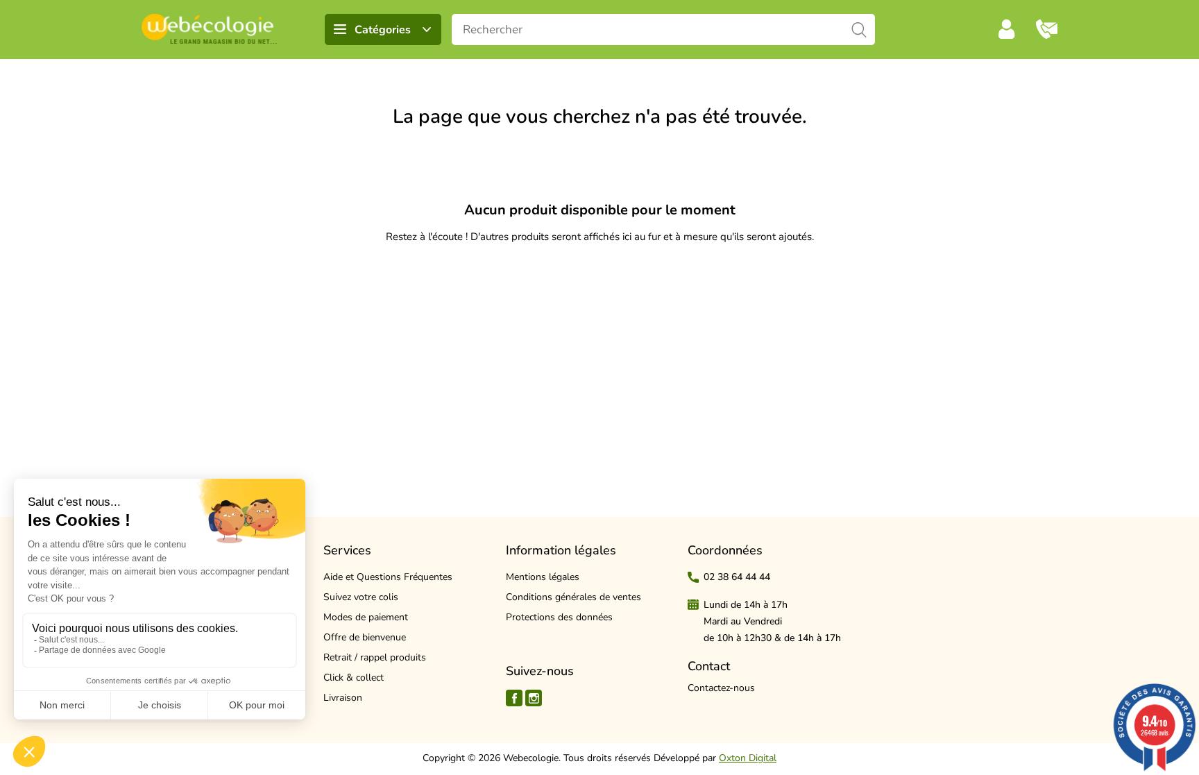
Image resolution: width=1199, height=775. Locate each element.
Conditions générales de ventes (573, 597)
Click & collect (353, 677)
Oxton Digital (747, 758)
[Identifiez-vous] (1006, 29)
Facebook (514, 698)
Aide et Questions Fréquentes (387, 577)
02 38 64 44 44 (737, 577)
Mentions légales (542, 577)
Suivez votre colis (360, 597)
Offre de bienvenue (364, 637)
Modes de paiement (365, 617)
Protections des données (559, 617)
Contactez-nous (721, 688)
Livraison (342, 697)
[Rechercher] (859, 29)
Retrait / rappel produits (374, 657)
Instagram (533, 698)
